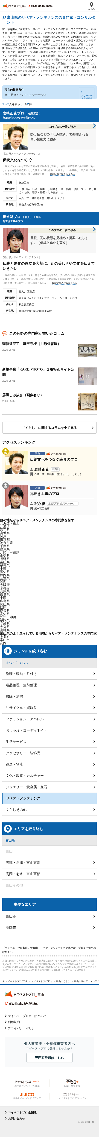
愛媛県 (5, 611)
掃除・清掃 (14, 696)
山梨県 (5, 556)
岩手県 (5, 530)
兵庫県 (5, 591)
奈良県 (5, 594)
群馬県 (5, 549)
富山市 (11, 916)
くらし (23, 663)
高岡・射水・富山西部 (23, 874)
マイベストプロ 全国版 (22, 1112)
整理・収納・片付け (21, 674)
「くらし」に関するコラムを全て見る (49, 427)
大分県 (5, 627)
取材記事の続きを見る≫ (62, 174)
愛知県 (5, 572)
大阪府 (5, 585)
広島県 (5, 601)
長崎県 (5, 623)
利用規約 (14, 1022)
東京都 (5, 539)
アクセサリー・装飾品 (23, 753)
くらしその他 (16, 810)
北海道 (5, 526)
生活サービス (16, 742)
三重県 (5, 578)
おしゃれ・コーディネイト (26, 730)
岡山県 (5, 604)
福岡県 (5, 620)
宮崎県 (5, 630)
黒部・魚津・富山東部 (23, 862)
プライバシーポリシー (23, 1028)
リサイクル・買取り (21, 708)
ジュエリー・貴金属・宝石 (26, 787)
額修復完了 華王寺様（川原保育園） (31, 344)
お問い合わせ (16, 1118)
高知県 (5, 614)
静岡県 (5, 575)
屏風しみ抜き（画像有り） (23, 395)
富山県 (5, 562)
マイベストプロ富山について (27, 1016)
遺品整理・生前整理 (21, 685)
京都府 (5, 588)
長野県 (5, 559)
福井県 (5, 565)
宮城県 (5, 533)
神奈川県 (6, 543)
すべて (10, 663)
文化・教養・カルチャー (25, 776)
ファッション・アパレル (25, 719)
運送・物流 (14, 764)
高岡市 (11, 927)
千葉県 (5, 546)
